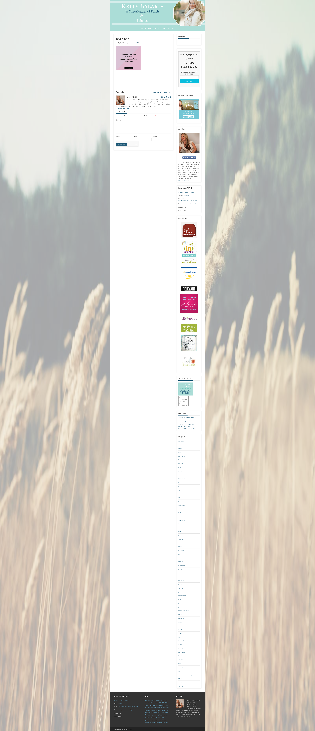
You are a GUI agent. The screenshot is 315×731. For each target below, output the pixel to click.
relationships (181, 618)
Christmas (181, 471)
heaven (180, 546)
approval (180, 445)
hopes (147, 712)
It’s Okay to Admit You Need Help (186, 428)
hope (179, 554)
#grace (149, 700)
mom (179, 576)
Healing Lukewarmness (184, 426)
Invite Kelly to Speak (153, 28)
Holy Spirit (181, 550)
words (180, 678)
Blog (169, 28)
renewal (161, 720)
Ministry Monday (182, 573)
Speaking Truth (182, 641)
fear (179, 516)
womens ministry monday (185, 675)
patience (165, 715)
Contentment (181, 478)
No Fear (180, 584)
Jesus (180, 558)
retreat (180, 622)
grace (179, 535)
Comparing (181, 475)
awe (179, 452)
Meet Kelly (143, 28)
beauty (159, 700)
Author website (157, 92)
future (153, 710)
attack (180, 448)
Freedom (180, 524)
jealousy (157, 712)
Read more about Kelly (122, 108)
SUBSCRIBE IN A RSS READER (186, 192)
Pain (160, 715)
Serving (180, 629)
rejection (180, 614)
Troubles (180, 667)
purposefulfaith (131, 43)
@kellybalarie (185, 195)
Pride (179, 603)
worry (166, 722)
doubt (179, 490)
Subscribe (189, 81)
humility (152, 712)
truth (179, 671)
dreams (180, 494)
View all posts (167, 92)
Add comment (141, 43)
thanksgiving (181, 652)
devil (179, 486)
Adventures (181, 441)
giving (179, 527)
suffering (180, 644)
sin (179, 637)
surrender (180, 648)
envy (179, 497)
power (153, 717)
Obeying (180, 588)
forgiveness (181, 520)
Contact (163, 28)
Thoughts (181, 659)
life (147, 715)
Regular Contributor (183, 610)
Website (155, 136)
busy (179, 467)
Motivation (181, 580)
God (179, 531)
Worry (180, 682)
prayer (180, 599)
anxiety (155, 700)
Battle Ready (181, 456)
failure (180, 509)
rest (165, 720)
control (180, 482)
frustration (148, 710)
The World (181, 656)
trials (179, 663)
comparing (148, 702)
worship (180, 686)
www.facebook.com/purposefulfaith (187, 200)
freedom (166, 707)
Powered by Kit (189, 85)
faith (179, 512)
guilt (179, 543)
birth (179, 460)
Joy (167, 713)
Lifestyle (180, 561)
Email (136, 136)
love (152, 715)
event (179, 501)
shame (180, 633)
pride (162, 717)
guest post (181, 539)
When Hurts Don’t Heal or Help (186, 424)
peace (180, 592)
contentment (155, 703)
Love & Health (181, 565)
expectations (181, 505)
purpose (180, 607)
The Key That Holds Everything (186, 421)
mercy (180, 569)
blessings (180, 463)
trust (158, 722)
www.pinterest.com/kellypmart (191, 204)
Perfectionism (182, 595)
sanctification (181, 625)
